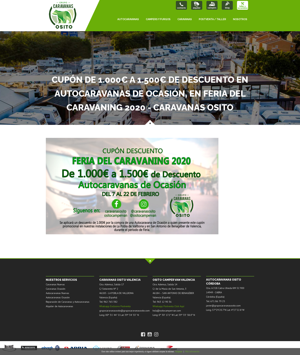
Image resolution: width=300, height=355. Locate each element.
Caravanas (184, 19)
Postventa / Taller (212, 19)
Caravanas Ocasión (55, 288)
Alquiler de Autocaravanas (59, 306)
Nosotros (240, 19)
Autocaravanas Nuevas (57, 293)
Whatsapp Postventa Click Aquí (168, 306)
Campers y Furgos (158, 19)
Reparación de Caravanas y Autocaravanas (67, 301)
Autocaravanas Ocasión (58, 297)
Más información (192, 351)
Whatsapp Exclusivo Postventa (115, 306)
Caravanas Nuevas (55, 284)
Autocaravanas (128, 19)
